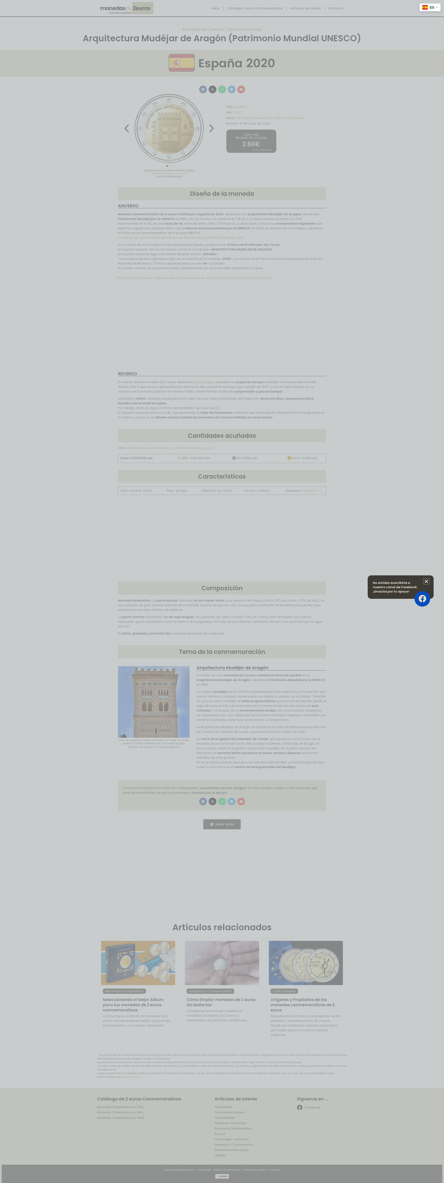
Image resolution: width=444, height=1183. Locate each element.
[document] (222, 591)
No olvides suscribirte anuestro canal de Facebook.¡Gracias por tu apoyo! (395, 587)
